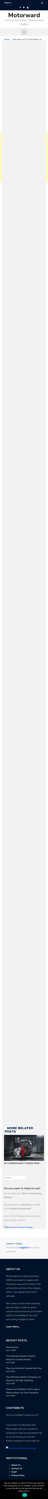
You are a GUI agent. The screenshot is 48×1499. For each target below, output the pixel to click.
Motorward (24, 15)
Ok (24, 1495)
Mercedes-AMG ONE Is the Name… (20, 1163)
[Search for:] (12, 3)
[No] (44, 1489)
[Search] (42, 3)
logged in (24, 1247)
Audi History (12, 1347)
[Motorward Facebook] (20, 7)
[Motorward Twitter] (23, 7)
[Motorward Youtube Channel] (27, 7)
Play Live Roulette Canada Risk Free (24, 1368)
